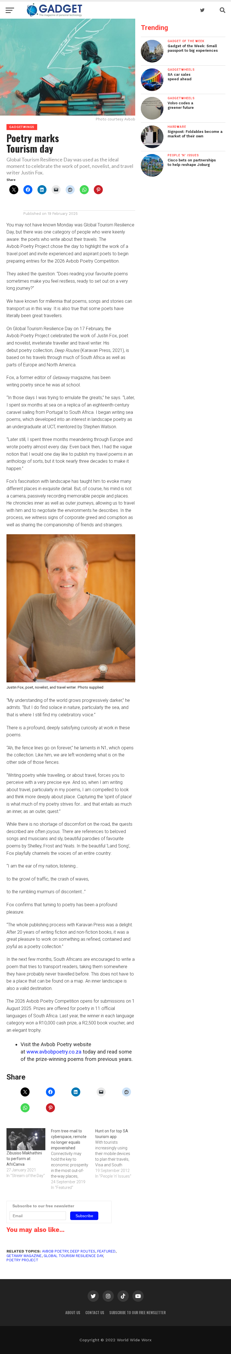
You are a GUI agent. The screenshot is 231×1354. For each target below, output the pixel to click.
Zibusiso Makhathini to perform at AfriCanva (24, 1159)
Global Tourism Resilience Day (73, 1256)
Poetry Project (22, 1260)
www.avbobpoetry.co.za (53, 1052)
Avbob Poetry (55, 1251)
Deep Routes (82, 1251)
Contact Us (94, 1312)
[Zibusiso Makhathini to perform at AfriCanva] (25, 1139)
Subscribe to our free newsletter (137, 1312)
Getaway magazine (24, 1256)
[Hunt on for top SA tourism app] (117, 1153)
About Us (72, 1312)
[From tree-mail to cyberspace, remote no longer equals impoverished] (73, 1159)
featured (106, 1251)
